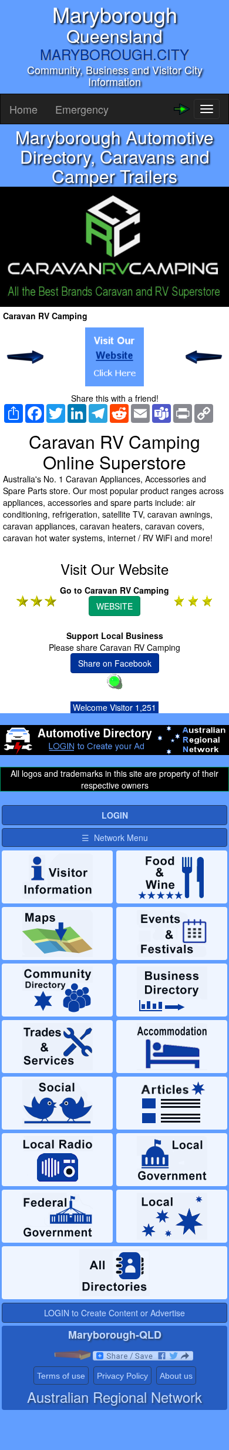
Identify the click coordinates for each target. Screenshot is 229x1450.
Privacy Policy (122, 1376)
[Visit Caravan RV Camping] (114, 356)
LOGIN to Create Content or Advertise (114, 1313)
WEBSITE (114, 606)
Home (23, 109)
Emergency (82, 109)
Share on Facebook (114, 663)
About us (176, 1376)
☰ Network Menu (115, 837)
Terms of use (61, 1376)
